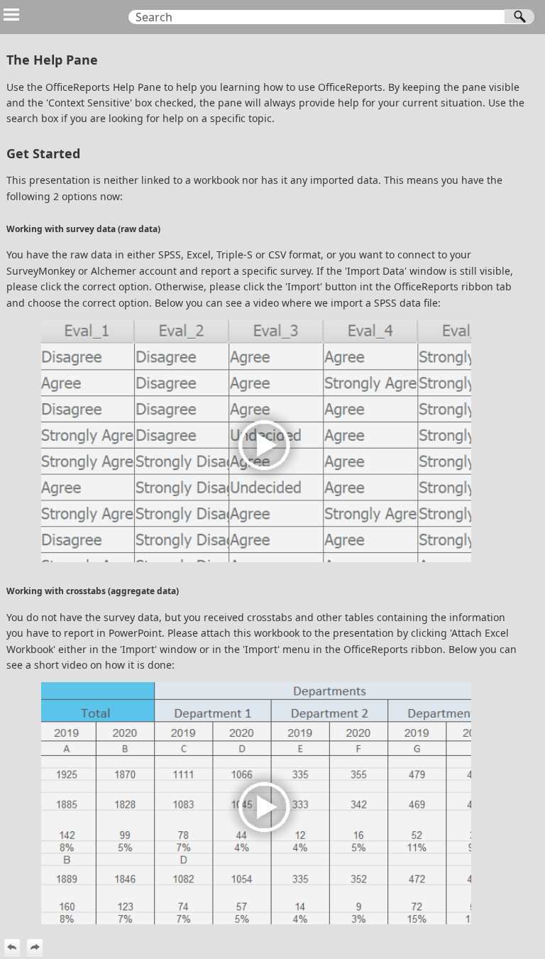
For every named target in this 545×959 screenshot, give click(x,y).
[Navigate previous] (12, 946)
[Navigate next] (34, 946)
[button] (519, 16)
